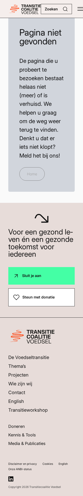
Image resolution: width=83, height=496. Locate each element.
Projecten (18, 375)
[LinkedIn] (10, 478)
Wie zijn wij (20, 383)
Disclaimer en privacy (22, 464)
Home (32, 174)
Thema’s (17, 366)
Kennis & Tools (22, 434)
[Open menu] (80, 9)
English (16, 401)
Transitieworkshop (28, 410)
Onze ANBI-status (20, 469)
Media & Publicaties (26, 443)
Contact (16, 392)
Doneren (16, 426)
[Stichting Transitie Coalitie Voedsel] (24, 9)
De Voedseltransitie (28, 357)
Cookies (47, 464)
